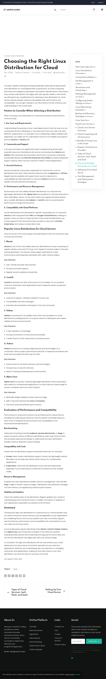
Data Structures (35, 630)
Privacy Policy (60, 644)
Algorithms (33, 634)
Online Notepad (35, 649)
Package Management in (85, 95)
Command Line (85, 77)
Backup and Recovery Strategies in (85, 115)
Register (101, 2)
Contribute (36, 73)
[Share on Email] (24, 575)
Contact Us (59, 626)
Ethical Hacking (35, 642)
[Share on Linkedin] (5, 575)
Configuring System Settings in (84, 102)
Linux (15, 569)
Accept (77, 674)
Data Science (34, 638)
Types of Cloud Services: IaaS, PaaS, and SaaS (87, 157)
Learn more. (69, 674)
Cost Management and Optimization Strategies (86, 179)
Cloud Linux (84, 124)
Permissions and (82, 89)
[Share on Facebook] (9, 575)
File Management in (84, 82)
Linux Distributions (83, 72)
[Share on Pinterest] (16, 575)
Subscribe (93, 641)
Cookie (57, 634)
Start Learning (84, 67)
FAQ (56, 630)
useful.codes (11, 9)
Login (93, 2)
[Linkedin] (72, 658)
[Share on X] (13, 575)
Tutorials (32, 626)
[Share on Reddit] (20, 575)
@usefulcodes (59, 73)
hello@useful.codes (17, 651)
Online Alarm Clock (37, 646)
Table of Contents (22, 73)
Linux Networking (83, 108)
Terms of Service (58, 639)
